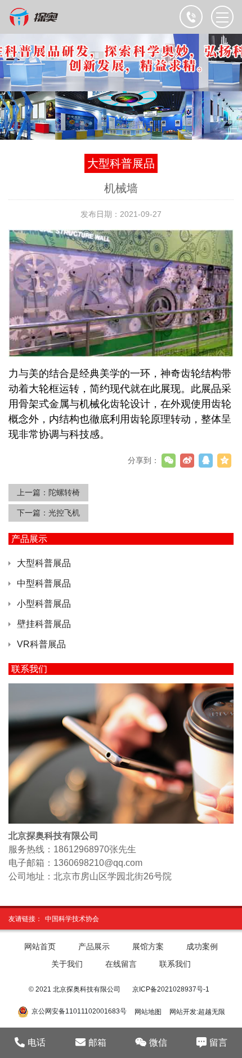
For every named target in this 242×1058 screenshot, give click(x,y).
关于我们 (67, 963)
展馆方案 (148, 946)
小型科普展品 (44, 603)
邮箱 (97, 1042)
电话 (37, 1042)
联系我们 (175, 963)
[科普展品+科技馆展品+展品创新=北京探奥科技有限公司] (34, 17)
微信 (158, 1042)
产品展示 (94, 946)
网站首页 (40, 946)
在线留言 (121, 963)
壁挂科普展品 (44, 624)
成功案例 (202, 946)
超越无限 (211, 1012)
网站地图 (148, 1012)
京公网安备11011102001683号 (79, 1012)
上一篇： (48, 492)
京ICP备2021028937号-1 (170, 989)
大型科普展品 (44, 563)
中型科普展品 (44, 583)
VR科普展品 (41, 644)
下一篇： (48, 512)
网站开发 (182, 1012)
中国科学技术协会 (72, 919)
